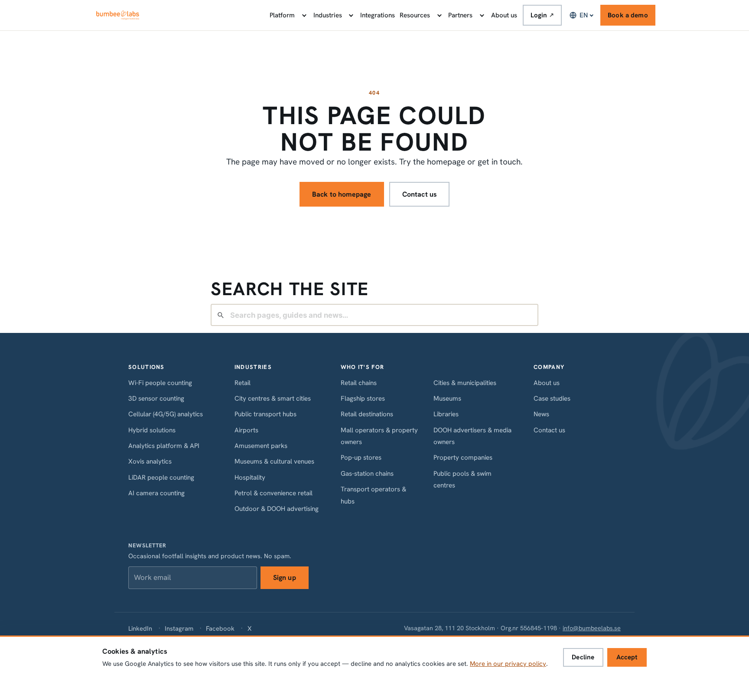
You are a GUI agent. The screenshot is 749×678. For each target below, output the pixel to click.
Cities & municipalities (464, 382)
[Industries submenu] (351, 15)
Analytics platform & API (163, 445)
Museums (447, 398)
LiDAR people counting (161, 477)
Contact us (419, 194)
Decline (583, 657)
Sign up (284, 577)
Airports (246, 430)
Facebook (220, 628)
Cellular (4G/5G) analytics (165, 414)
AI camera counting (156, 493)
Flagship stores (363, 398)
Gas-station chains (367, 473)
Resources (415, 15)
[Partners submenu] (481, 15)
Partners (460, 15)
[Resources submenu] (439, 15)
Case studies (552, 398)
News (541, 414)
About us (504, 15)
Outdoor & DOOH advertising (276, 508)
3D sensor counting (156, 398)
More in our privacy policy (508, 663)
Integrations (377, 15)
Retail (242, 382)
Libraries (446, 414)
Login (542, 15)
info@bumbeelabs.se (592, 628)
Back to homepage (341, 194)
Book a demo (628, 15)
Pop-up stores (361, 457)
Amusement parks (260, 445)
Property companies (462, 457)
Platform (282, 15)
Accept (627, 657)
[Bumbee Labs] (118, 15)
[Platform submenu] (303, 15)
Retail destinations (367, 414)
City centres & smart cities (272, 398)
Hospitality (249, 477)
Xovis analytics (150, 461)
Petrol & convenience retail (273, 493)
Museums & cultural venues (274, 461)
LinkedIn (140, 628)
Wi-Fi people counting (160, 382)
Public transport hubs (265, 414)
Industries (327, 15)
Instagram (179, 628)
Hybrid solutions (152, 430)
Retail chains (359, 382)
